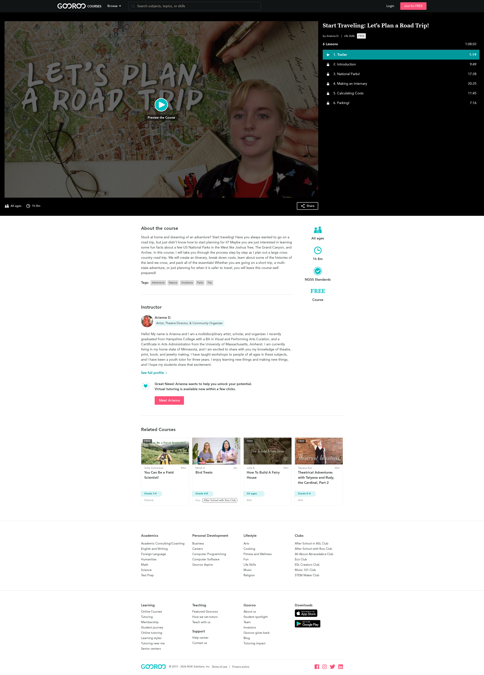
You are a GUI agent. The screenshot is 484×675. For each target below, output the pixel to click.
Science (146, 570)
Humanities (149, 559)
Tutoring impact (254, 643)
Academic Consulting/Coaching (163, 543)
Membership (150, 622)
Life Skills (250, 564)
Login (390, 6)
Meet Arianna (169, 400)
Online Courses (151, 611)
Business (198, 543)
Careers (197, 549)
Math (144, 564)
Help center (200, 637)
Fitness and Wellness (258, 554)
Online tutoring (151, 633)
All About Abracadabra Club (314, 554)
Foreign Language (153, 554)
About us (250, 611)
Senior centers (151, 648)
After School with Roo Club (313, 549)
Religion (249, 575)
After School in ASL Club (311, 543)
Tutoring (147, 617)
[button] (115, 6)
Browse (112, 6)
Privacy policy (240, 666)
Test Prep (147, 575)
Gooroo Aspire (202, 564)
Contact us (199, 643)
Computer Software (206, 559)
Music (248, 570)
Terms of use (220, 666)
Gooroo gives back (257, 633)
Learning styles (151, 638)
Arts (246, 543)
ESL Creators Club (307, 564)
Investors (250, 627)
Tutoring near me (153, 643)
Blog (247, 638)
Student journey (152, 627)
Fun (246, 559)
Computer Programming (209, 554)
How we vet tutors (205, 617)
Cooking (249, 549)
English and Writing (154, 549)
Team (247, 622)
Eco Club (301, 559)
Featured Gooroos (205, 611)
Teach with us (201, 622)
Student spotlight (256, 617)
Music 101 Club (305, 570)
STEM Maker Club (307, 575)
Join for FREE (413, 6)
